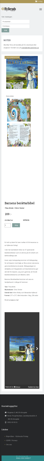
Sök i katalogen (7, 17)
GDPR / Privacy (11, 440)
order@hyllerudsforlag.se (30, 48)
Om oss (9, 444)
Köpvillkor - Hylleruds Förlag (17, 436)
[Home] (9, 9)
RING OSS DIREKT (23, 458)
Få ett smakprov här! (12, 300)
